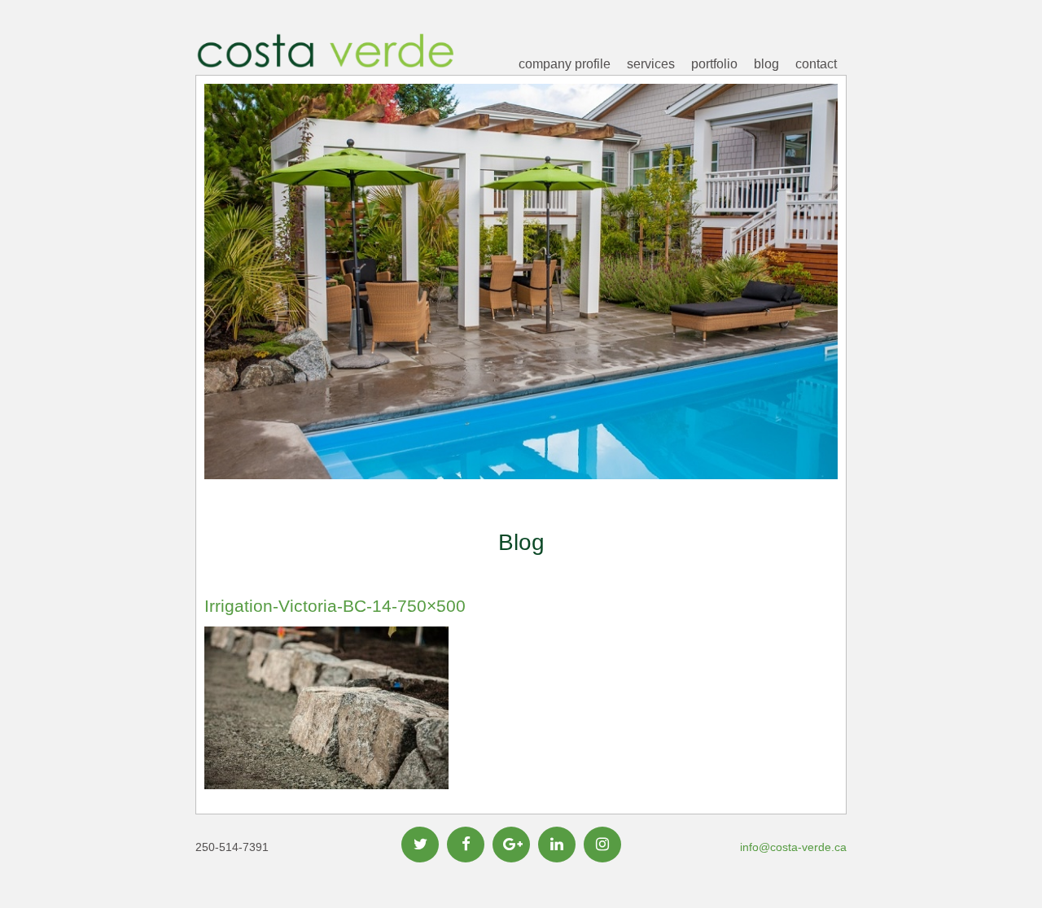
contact (816, 64)
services (651, 64)
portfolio (714, 64)
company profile (565, 64)
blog (766, 64)
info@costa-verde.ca (793, 846)
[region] (521, 307)
